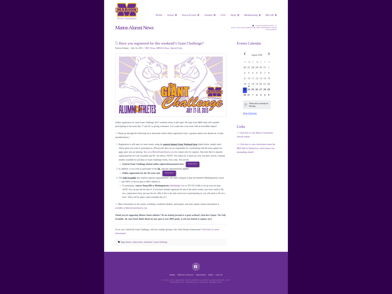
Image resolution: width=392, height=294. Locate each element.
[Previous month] (245, 54)
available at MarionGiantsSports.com (131, 208)
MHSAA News (162, 48)
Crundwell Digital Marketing (203, 282)
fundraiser (148, 242)
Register (201, 275)
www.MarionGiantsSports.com (160, 152)
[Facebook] (196, 266)
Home (172, 275)
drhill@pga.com (177, 185)
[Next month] (269, 54)
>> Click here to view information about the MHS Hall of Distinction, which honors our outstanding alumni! (256, 148)
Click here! (192, 164)
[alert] (257, 104)
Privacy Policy (186, 275)
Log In (219, 275)
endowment (137, 242)
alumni (128, 242)
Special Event (176, 48)
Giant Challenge (160, 242)
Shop (210, 275)
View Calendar (250, 113)
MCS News (150, 48)
